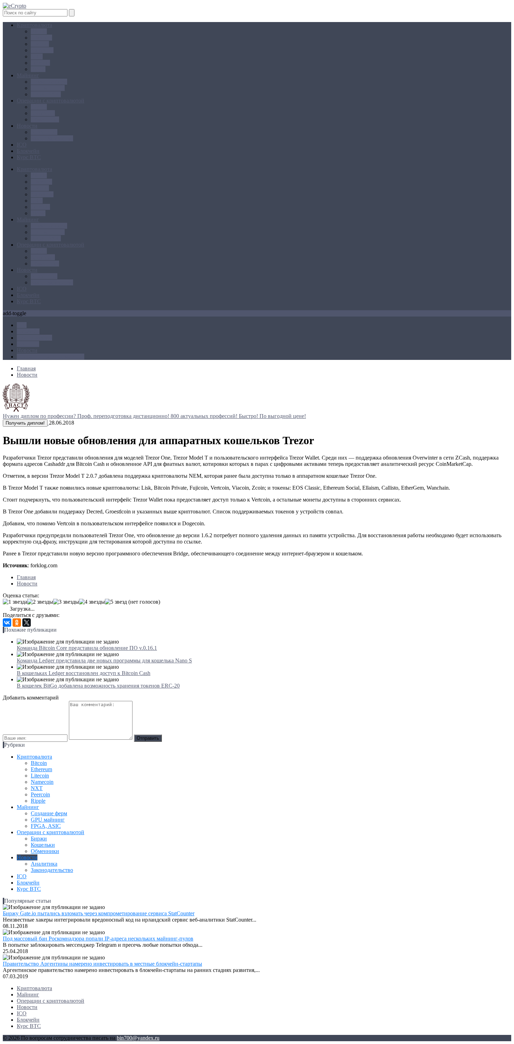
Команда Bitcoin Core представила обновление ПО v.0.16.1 (87, 648)
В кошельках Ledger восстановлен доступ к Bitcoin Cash (83, 673)
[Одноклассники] (17, 622)
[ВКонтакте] (7, 622)
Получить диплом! (25, 423)
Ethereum (41, 38)
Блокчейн (28, 151)
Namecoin (42, 50)
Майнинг (28, 75)
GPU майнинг (48, 88)
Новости (27, 126)
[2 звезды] (40, 602)
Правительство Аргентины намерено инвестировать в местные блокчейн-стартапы (102, 964)
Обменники (45, 119)
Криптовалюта (34, 25)
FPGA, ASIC (46, 94)
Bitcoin (39, 31)
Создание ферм (49, 82)
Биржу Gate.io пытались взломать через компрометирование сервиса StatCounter (98, 913)
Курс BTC (29, 157)
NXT (37, 56)
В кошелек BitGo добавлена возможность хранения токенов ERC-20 (98, 686)
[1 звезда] (15, 602)
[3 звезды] (66, 602)
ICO (22, 145)
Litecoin (40, 44)
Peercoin (40, 63)
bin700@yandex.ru (138, 1038)
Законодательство (52, 138)
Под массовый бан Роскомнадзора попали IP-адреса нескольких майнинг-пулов (98, 939)
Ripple (38, 69)
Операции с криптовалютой (50, 101)
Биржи (39, 107)
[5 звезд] (116, 602)
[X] (26, 622)
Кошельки (43, 113)
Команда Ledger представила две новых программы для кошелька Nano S (104, 660)
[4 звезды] (92, 602)
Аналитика (44, 132)
